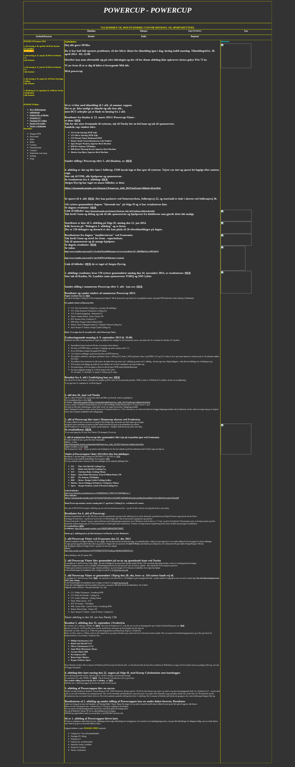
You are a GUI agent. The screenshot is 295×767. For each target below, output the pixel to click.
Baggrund (195, 36)
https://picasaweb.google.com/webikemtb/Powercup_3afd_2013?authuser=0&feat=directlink (111, 402)
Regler (143, 36)
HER (78, 120)
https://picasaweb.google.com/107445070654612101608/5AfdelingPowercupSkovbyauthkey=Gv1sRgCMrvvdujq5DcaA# (122, 498)
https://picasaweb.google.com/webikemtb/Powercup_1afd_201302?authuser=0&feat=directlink (104, 444)
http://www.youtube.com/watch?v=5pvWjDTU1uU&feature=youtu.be (94, 258)
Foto (246, 31)
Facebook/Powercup (44, 36)
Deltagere (143, 31)
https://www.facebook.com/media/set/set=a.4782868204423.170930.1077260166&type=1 (97, 493)
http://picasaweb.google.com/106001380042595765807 (99, 528)
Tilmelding (91, 31)
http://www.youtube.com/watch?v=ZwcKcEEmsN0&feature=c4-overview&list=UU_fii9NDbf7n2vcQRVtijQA (112, 251)
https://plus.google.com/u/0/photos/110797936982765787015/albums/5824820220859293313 (99, 551)
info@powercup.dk (121, 570)
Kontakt (91, 36)
